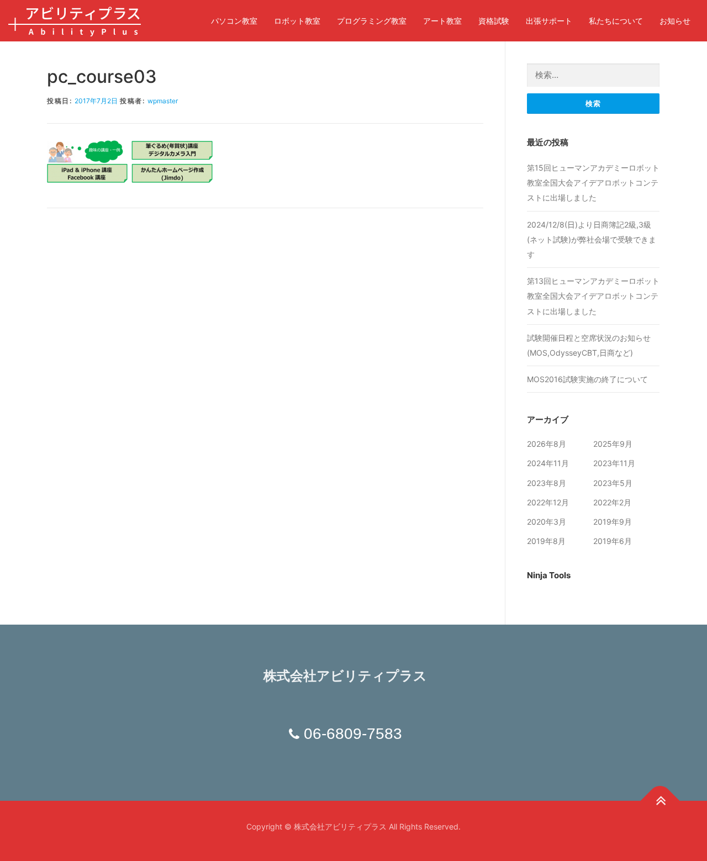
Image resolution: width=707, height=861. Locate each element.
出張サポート (549, 20)
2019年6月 (612, 541)
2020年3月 (546, 521)
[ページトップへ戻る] (660, 800)
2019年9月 (612, 521)
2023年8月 (546, 483)
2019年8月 (546, 541)
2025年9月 (612, 443)
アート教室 (442, 20)
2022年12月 (548, 502)
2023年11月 (614, 463)
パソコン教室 (234, 20)
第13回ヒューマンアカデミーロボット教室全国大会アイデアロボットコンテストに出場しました (593, 295)
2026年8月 (546, 443)
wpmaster (162, 101)
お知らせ (674, 20)
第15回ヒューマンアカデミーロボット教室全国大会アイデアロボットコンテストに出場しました (593, 182)
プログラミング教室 (372, 20)
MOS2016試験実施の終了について (587, 379)
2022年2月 (612, 502)
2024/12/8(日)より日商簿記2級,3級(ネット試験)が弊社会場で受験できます (591, 239)
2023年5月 (612, 483)
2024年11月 (548, 463)
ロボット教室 (297, 20)
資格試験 (493, 20)
